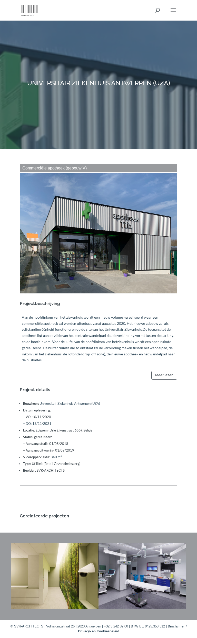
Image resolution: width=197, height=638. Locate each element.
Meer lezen (164, 375)
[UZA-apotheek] (98, 293)
